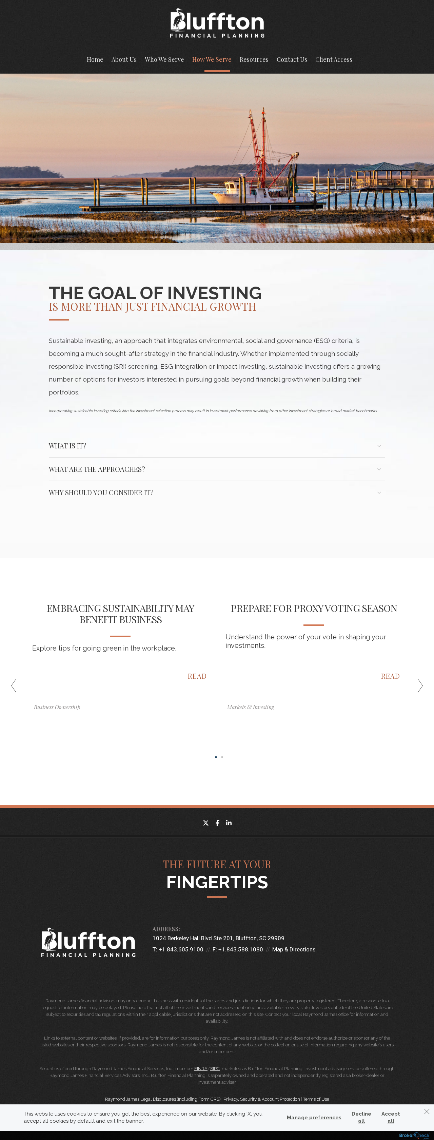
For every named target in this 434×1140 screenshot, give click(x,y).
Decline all (361, 1117)
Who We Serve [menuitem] (164, 59)
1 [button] (216, 757)
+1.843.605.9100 (181, 949)
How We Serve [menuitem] (212, 59)
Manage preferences (314, 1118)
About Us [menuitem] (124, 59)
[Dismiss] (426, 1111)
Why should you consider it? (101, 492)
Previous (17, 688)
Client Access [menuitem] (333, 59)
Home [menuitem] (95, 59)
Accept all (390, 1117)
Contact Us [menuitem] (292, 59)
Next (417, 688)
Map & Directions (294, 949)
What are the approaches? (97, 469)
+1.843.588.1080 (240, 949)
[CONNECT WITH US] (156, 967)
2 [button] (222, 757)
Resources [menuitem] (254, 59)
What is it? (67, 445)
